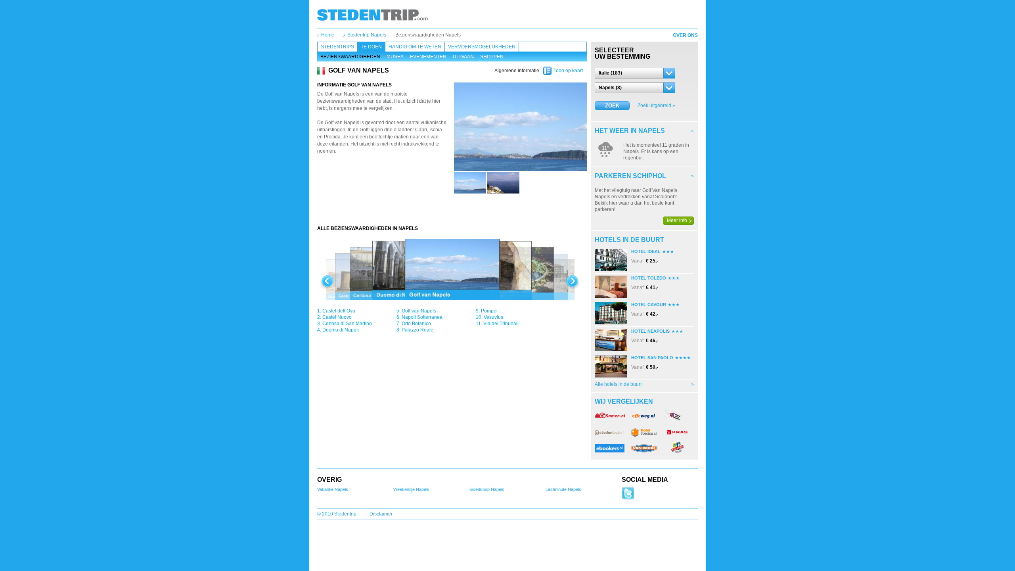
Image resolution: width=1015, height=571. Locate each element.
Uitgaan (463, 56)
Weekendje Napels (411, 489)
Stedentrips (337, 47)
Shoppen (492, 56)
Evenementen (428, 56)
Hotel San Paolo (652, 357)
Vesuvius (493, 317)
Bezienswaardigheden (350, 56)
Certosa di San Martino (347, 323)
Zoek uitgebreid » (656, 105)
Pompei (489, 311)
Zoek (612, 106)
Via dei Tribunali (501, 323)
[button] (635, 73)
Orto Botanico (416, 323)
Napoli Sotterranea (422, 317)
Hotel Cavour (648, 304)
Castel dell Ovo (338, 311)
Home (327, 35)
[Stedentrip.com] (372, 15)
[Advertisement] (452, 209)
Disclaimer (381, 514)
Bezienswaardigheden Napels (428, 35)
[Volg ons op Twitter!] (628, 498)
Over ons (685, 35)
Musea (395, 56)
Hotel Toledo (648, 278)
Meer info (677, 220)
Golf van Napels (419, 311)
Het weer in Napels (630, 130)
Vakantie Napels (332, 489)
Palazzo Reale (417, 330)
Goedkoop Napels (486, 489)
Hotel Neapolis (650, 331)
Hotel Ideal (646, 251)
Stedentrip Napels (366, 35)
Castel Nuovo (337, 317)
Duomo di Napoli (340, 330)
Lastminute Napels (563, 489)
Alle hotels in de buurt (618, 384)
